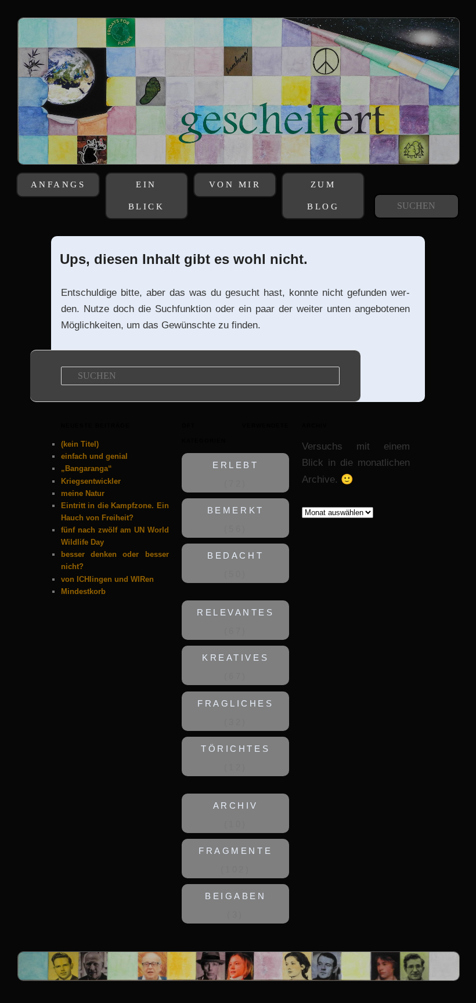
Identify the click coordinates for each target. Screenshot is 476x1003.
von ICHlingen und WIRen (107, 579)
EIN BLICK (146, 195)
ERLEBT (235, 465)
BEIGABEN (235, 896)
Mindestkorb (83, 591)
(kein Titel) (80, 444)
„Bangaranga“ (86, 468)
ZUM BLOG (323, 195)
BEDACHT (235, 556)
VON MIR (235, 184)
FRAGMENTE (235, 851)
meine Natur (82, 493)
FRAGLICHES (235, 703)
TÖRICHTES (235, 749)
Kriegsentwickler (91, 481)
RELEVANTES (235, 613)
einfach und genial (94, 456)
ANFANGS (58, 184)
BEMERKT (235, 510)
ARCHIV (235, 805)
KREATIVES (235, 658)
